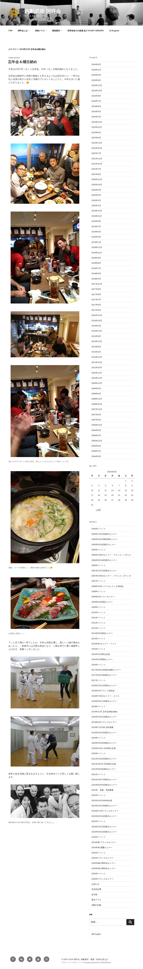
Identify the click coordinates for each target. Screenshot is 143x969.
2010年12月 (96, 378)
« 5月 (98, 510)
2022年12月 (96, 143)
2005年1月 (96, 451)
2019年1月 (96, 242)
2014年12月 (96, 341)
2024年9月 (96, 96)
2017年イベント (98, 680)
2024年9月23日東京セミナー (104, 832)
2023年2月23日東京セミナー (104, 806)
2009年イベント (98, 607)
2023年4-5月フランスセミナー (104, 811)
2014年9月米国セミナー (102, 633)
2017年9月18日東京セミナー (104, 675)
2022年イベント (98, 795)
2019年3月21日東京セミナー (104, 717)
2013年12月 (96, 357)
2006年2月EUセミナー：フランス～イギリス (111, 555)
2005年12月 (96, 441)
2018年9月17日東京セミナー (104, 701)
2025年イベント (98, 853)
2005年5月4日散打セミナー (103, 544)
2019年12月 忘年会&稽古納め (104, 712)
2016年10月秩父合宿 (100, 654)
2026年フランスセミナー (102, 879)
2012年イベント (98, 623)
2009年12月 (96, 383)
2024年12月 (96, 85)
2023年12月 (96, 122)
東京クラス (96, 900)
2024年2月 (96, 117)
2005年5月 (96, 446)
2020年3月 (96, 195)
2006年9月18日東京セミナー (104, 560)
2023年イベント (98, 821)
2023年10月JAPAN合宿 (101, 800)
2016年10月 (96, 320)
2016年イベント (98, 665)
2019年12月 (96, 211)
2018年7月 (96, 268)
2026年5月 (96, 64)
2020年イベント (98, 753)
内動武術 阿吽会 (43, 11)
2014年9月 (96, 347)
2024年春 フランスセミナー (103, 842)
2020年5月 (96, 190)
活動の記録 (96, 905)
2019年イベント (98, 738)
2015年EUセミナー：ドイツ (103, 644)
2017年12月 (96, 284)
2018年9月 (96, 258)
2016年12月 (96, 315)
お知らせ (95, 884)
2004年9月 (96, 456)
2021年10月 (96, 164)
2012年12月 (96, 362)
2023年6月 (96, 132)
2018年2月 (96, 279)
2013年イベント (98, 628)
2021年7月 (96, 169)
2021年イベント (98, 774)
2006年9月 (96, 430)
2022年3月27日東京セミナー (104, 779)
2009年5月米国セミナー (102, 602)
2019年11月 (96, 216)
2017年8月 (96, 294)
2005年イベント (98, 550)
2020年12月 (96, 179)
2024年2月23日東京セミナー (104, 827)
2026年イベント (98, 873)
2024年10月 (96, 90)
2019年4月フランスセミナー (104, 722)
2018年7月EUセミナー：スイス (105, 696)
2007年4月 (96, 414)
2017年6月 (96, 305)
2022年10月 (96, 148)
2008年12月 (96, 399)
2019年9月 (96, 221)
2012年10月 (96, 367)
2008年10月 (96, 404)
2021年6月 (96, 174)
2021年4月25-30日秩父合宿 (103, 764)
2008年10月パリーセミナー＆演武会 (107, 586)
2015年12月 (96, 331)
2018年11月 (96, 253)
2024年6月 (96, 106)
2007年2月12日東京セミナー (104, 571)
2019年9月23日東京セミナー (104, 732)
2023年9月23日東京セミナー (104, 816)
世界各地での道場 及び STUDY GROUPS (85, 30)
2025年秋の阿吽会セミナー (103, 868)
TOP (10, 30)
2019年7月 (96, 226)
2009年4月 (96, 393)
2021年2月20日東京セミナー (104, 759)
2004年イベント (98, 529)
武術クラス (40, 30)
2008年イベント (98, 591)
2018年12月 (96, 247)
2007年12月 (96, 409)
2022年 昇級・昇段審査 (102, 790)
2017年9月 (96, 289)
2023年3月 (96, 138)
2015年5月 (96, 336)
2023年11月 (96, 127)
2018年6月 (96, 273)
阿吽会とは (23, 30)
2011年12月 (96, 373)
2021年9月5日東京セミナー (103, 769)
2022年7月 (96, 153)
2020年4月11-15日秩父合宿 (103, 748)
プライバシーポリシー (71, 962)
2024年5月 (96, 111)
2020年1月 (96, 205)
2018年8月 (96, 263)
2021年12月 (96, 158)
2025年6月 (96, 75)
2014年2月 (96, 352)
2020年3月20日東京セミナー (104, 743)
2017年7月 (96, 299)
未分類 (94, 894)
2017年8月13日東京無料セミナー (106, 670)
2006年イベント (98, 565)
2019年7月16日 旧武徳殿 (102, 727)
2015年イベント (98, 649)
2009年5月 (96, 388)
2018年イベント (98, 706)
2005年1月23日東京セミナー (104, 534)
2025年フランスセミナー (102, 858)
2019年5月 (96, 232)
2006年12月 (96, 425)
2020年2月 (96, 200)
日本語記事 (96, 889)
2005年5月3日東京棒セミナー (104, 539)
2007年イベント (98, 581)
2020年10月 (96, 184)
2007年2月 (96, 420)
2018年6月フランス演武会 (103, 691)
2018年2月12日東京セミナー (104, 685)
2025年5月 (96, 80)
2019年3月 (96, 237)
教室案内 (56, 30)
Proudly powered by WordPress (97, 962)
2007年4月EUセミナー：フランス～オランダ (111, 576)
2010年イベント (98, 612)
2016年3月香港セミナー (102, 659)
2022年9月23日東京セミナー (104, 785)
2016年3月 (96, 326)
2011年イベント (98, 617)
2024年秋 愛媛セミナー (101, 847)
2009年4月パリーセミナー (103, 597)
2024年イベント (98, 837)
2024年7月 (96, 101)
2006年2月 (96, 435)
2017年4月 (96, 310)
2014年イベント (98, 638)
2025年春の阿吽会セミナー (103, 863)
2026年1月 (96, 70)
